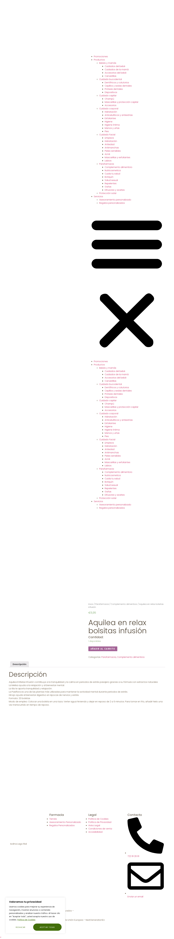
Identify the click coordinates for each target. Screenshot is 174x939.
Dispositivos (111, 92)
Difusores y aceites (115, 190)
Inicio (90, 604)
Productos (99, 59)
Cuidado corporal (108, 108)
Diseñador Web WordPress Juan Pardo (94, 910)
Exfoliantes (110, 118)
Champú (109, 98)
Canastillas (110, 76)
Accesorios (110, 105)
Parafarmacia (106, 163)
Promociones (101, 56)
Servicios (98, 196)
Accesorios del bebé (115, 72)
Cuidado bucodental (110, 79)
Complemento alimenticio (118, 167)
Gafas (108, 186)
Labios (108, 160)
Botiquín (109, 176)
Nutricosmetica (113, 170)
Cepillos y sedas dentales (118, 85)
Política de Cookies (26, 919)
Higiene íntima (112, 124)
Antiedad (109, 144)
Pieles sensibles (113, 150)
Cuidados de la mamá (117, 69)
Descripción (19, 664)
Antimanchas (112, 147)
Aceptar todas (47, 927)
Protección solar (107, 193)
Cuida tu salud (112, 173)
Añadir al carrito (103, 649)
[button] (126, 282)
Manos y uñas (112, 128)
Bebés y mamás (107, 63)
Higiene (108, 121)
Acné (107, 154)
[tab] (19, 664)
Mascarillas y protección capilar (121, 102)
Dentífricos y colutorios (117, 82)
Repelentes (110, 183)
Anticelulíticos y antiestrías (119, 115)
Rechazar (20, 927)
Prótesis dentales (114, 89)
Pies (107, 131)
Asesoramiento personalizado (115, 199)
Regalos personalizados (112, 203)
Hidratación (111, 111)
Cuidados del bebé (115, 66)
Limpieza (109, 137)
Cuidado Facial (107, 134)
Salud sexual (111, 180)
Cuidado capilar (107, 95)
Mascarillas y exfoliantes (117, 157)
